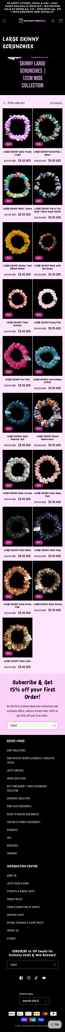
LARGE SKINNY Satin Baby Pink (47, 494)
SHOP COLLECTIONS (16, 750)
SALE (9, 837)
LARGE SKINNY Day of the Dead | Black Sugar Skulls (47, 210)
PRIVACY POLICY (14, 899)
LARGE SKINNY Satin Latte (17, 661)
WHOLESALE (12, 845)
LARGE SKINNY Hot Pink (17, 379)
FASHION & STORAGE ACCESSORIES (23, 822)
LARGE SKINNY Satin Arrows (17, 493)
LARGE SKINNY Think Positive (17, 324)
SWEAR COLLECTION (16, 778)
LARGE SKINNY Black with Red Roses (47, 267)
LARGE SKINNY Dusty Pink (47, 322)
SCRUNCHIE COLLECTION (18, 798)
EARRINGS (12, 853)
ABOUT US (11, 875)
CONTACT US (13, 930)
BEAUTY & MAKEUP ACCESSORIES (23, 814)
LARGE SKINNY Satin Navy (47, 550)
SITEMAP (11, 938)
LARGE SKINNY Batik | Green (17, 208)
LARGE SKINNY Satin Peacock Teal (17, 438)
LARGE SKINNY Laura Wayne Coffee (47, 381)
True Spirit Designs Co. (28, 1026)
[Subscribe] (54, 726)
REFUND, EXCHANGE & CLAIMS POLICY (25, 922)
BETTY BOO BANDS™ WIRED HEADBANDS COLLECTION (27, 788)
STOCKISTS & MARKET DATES (20, 891)
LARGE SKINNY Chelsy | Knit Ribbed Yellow (17, 267)
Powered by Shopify (43, 1026)
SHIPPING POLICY (15, 914)
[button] (4, 21)
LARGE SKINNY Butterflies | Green (47, 153)
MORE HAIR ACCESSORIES (19, 806)
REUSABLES (12, 829)
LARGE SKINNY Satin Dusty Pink (17, 606)
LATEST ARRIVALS (15, 770)
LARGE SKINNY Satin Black (17, 550)
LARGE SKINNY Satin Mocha (47, 604)
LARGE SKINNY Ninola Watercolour (47, 438)
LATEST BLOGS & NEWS (18, 883)
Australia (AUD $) (31, 1000)
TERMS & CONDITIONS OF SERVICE (23, 907)
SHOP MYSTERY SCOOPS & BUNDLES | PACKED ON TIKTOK (30, 760)
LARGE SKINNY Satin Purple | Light (17, 153)
